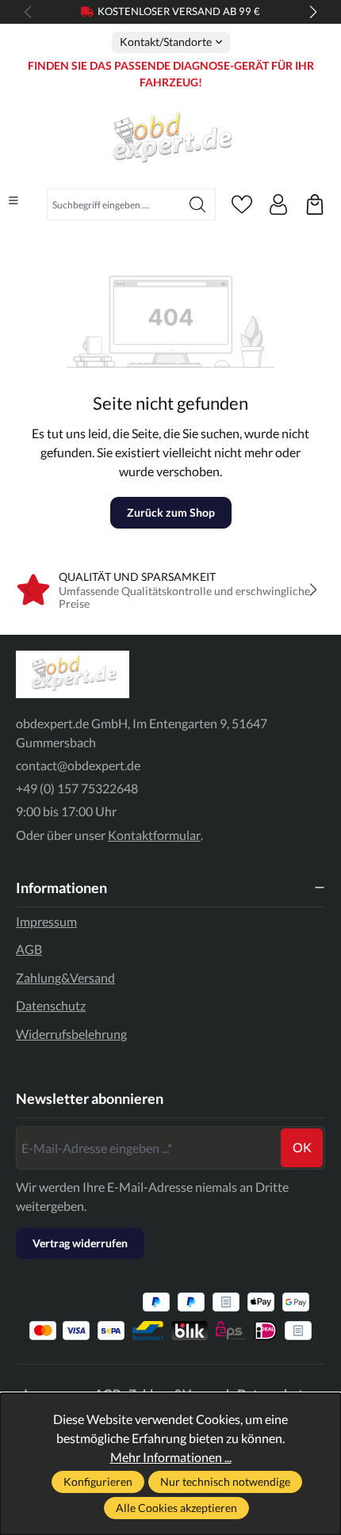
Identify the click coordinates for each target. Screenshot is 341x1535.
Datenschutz (51, 1005)
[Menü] (13, 200)
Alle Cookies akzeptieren (176, 1507)
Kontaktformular (154, 834)
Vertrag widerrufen (80, 1243)
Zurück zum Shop (171, 512)
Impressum (46, 921)
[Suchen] (198, 204)
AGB (29, 949)
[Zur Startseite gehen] (170, 139)
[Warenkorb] (315, 204)
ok (302, 1147)
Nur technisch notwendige (225, 1481)
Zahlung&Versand (65, 977)
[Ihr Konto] (278, 204)
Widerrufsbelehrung (71, 1033)
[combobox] (114, 204)
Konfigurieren (97, 1481)
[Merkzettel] (242, 204)
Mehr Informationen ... (171, 1456)
